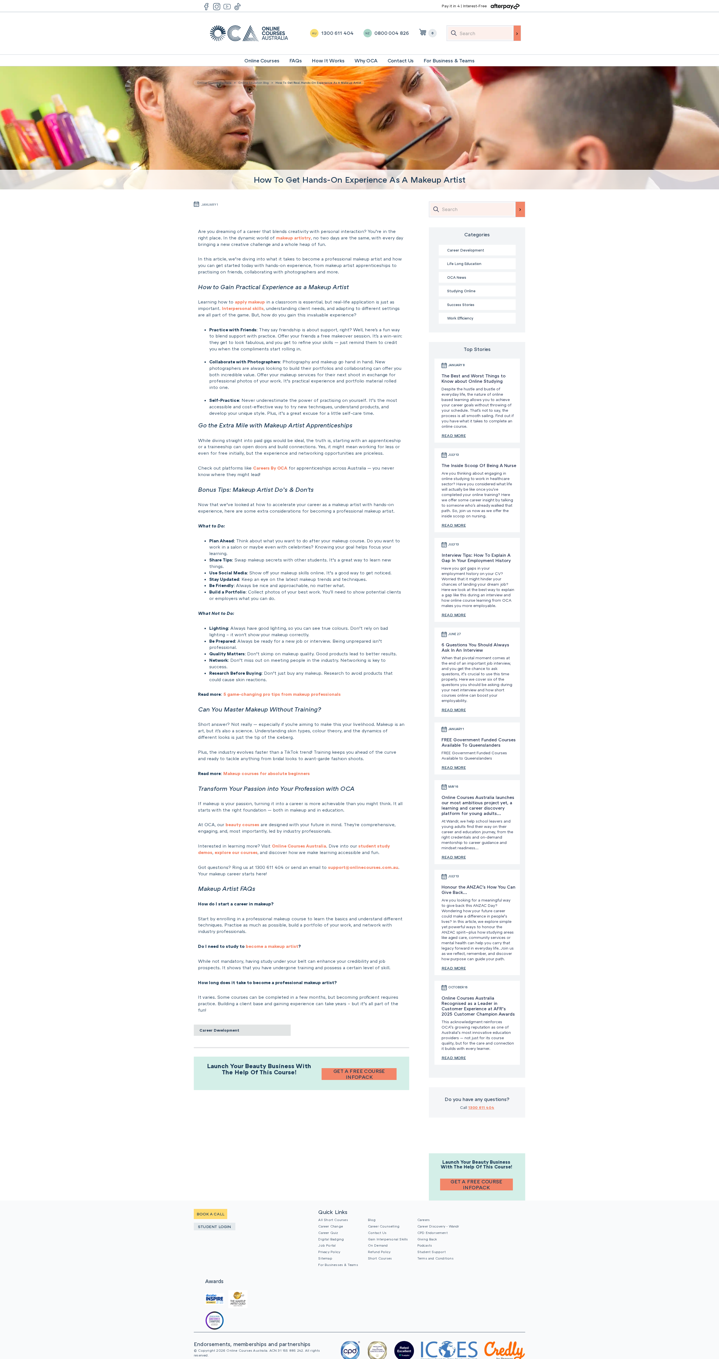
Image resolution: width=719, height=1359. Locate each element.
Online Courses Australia (249, 33)
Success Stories (460, 304)
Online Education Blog (253, 82)
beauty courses (242, 824)
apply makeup (250, 302)
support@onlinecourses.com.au (363, 867)
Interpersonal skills (243, 308)
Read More (454, 435)
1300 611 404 (481, 1107)
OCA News (456, 277)
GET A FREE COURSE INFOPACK (359, 1074)
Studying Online (461, 291)
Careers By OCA (270, 468)
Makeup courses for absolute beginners (266, 773)
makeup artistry (293, 238)
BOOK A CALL (210, 1213)
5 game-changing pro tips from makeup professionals (282, 694)
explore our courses (236, 852)
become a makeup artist (272, 946)
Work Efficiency (460, 318)
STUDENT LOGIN (214, 1226)
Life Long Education (464, 263)
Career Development (219, 1030)
